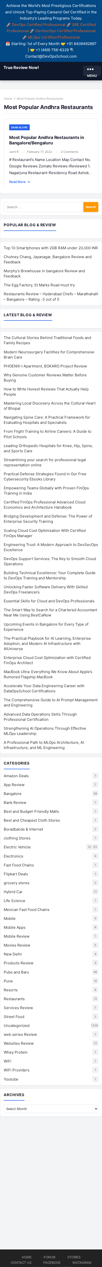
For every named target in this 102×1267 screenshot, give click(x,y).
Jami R (14, 152)
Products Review (18, 963)
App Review (14, 784)
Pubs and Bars (16, 972)
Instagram (82, 1263)
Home (8, 98)
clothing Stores (17, 838)
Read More (19, 182)
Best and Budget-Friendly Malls (31, 811)
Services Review (18, 1007)
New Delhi (13, 954)
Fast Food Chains (19, 865)
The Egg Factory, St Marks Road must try (39, 285)
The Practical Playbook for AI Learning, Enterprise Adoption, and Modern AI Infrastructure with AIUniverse (47, 643)
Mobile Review (16, 936)
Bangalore (19, 127)
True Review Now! (21, 67)
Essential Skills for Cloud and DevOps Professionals (49, 601)
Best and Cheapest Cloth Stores (32, 820)
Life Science (14, 900)
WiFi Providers (16, 1070)
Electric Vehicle (17, 847)
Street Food (14, 1016)
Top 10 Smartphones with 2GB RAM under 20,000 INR (51, 248)
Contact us (21, 1263)
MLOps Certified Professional (54, 37)
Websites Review (19, 1043)
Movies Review (17, 945)
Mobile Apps (15, 927)
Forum (49, 1257)
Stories (73, 1257)
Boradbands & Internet (23, 829)
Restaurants (14, 998)
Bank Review (15, 802)
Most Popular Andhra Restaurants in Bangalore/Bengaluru (46, 140)
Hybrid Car (13, 891)
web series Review (20, 1034)
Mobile (10, 918)
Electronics (13, 856)
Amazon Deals (16, 775)
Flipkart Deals (16, 874)
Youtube (11, 1079)
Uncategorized (16, 1025)
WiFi (7, 1061)
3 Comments (69, 152)
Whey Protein (15, 1052)
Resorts (11, 990)
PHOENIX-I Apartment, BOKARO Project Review (45, 366)
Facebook (52, 1263)
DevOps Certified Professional (38, 24)
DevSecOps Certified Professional (65, 30)
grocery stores (16, 883)
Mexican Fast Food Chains (27, 909)
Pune (8, 981)
